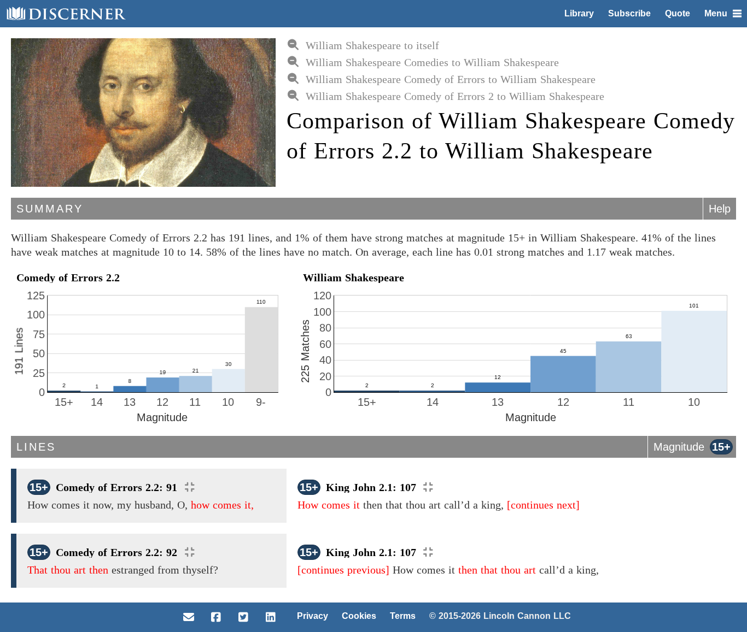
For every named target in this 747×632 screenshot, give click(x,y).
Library (579, 13)
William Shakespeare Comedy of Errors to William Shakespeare (451, 79)
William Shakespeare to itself (372, 45)
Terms (403, 616)
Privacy (312, 616)
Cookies (359, 616)
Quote (677, 13)
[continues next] (543, 505)
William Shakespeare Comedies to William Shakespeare (432, 62)
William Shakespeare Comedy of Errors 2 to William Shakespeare (455, 96)
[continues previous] (343, 570)
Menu (715, 13)
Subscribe (629, 13)
